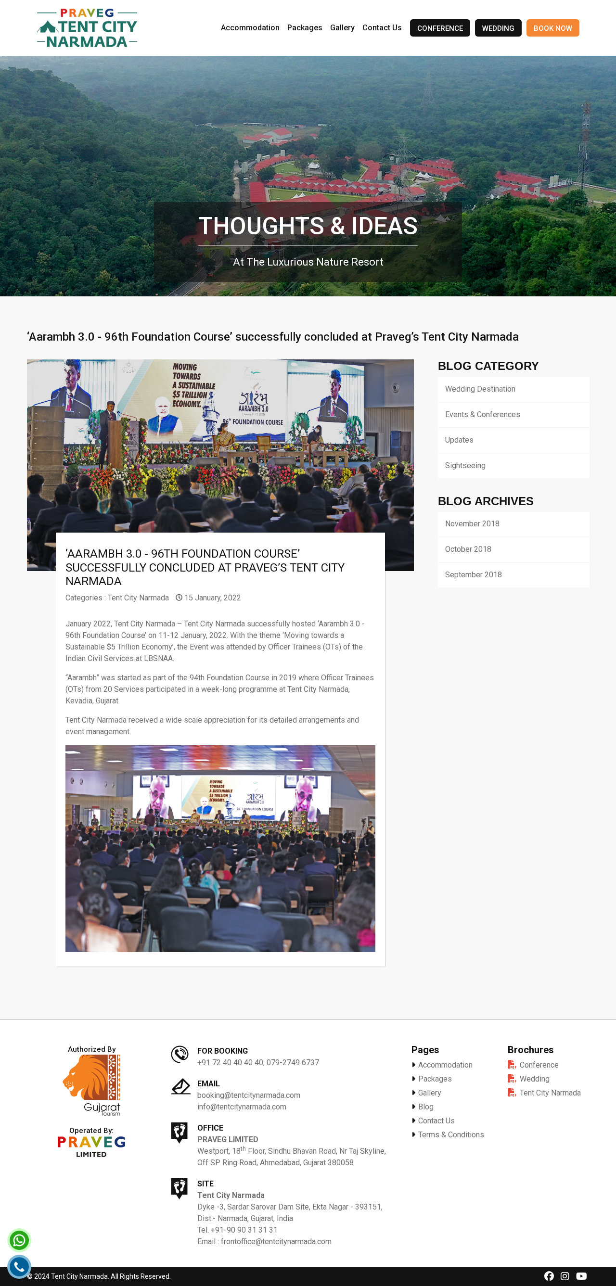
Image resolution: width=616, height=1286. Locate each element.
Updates (459, 440)
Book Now (553, 28)
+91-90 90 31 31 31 (244, 1230)
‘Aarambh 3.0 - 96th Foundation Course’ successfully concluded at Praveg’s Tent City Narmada (205, 567)
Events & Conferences (482, 414)
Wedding (498, 28)
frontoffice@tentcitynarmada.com (276, 1241)
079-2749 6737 (293, 1062)
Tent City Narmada (138, 597)
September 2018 (473, 574)
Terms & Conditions (450, 1134)
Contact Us (382, 27)
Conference (440, 28)
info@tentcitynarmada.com (241, 1106)
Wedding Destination (480, 389)
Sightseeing (465, 465)
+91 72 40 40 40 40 (230, 1062)
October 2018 (468, 549)
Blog (425, 1106)
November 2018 (472, 523)
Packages (304, 27)
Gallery (342, 27)
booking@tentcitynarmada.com (248, 1095)
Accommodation (250, 27)
